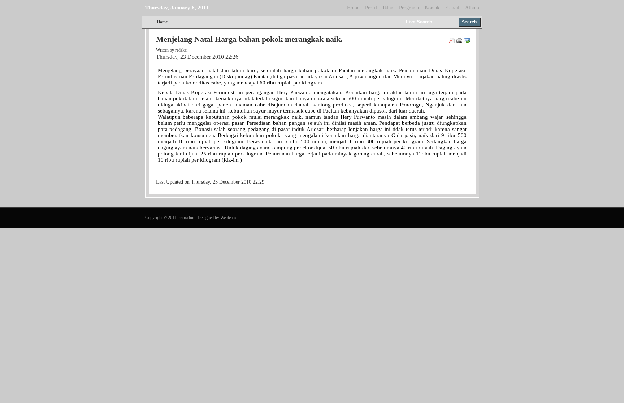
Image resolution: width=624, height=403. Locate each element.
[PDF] (452, 41)
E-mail (452, 7)
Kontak (432, 7)
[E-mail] (467, 41)
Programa (409, 7)
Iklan (388, 7)
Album (472, 7)
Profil (371, 7)
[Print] (459, 41)
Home (353, 7)
